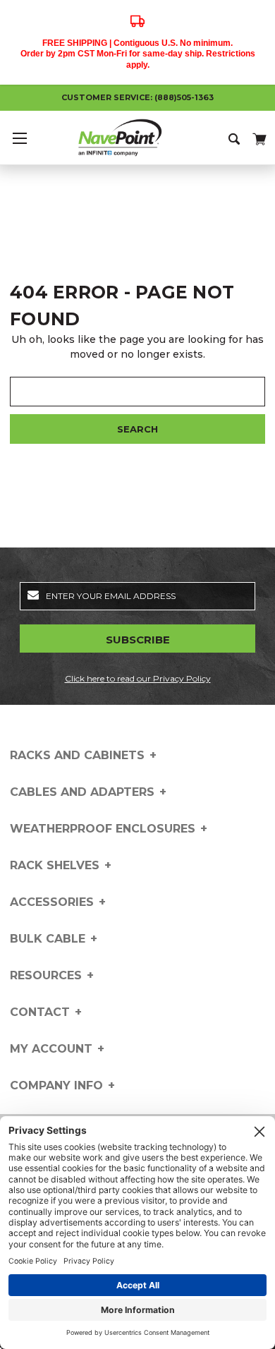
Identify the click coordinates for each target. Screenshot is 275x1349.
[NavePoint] (137, 137)
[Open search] (235, 137)
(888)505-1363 (184, 97)
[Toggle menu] (19, 138)
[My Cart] (258, 136)
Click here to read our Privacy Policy (138, 678)
